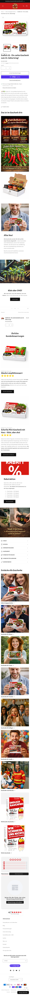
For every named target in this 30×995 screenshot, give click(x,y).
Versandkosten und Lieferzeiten (10, 922)
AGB (28, 989)
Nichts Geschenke (7, 391)
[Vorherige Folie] (11, 308)
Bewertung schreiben (19, 873)
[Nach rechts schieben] (28, 48)
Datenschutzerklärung (22, 989)
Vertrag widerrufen (7, 950)
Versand (7, 63)
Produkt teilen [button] (5, 106)
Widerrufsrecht (13, 989)
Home (2, 11)
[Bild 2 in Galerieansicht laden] (15, 47)
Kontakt (4, 944)
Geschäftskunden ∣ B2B (8, 935)
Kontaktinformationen (15, 992)
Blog (4, 925)
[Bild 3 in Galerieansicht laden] (23, 47)
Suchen (4, 938)
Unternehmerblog (7, 931)
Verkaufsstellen (6, 947)
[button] (2, 6)
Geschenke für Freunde (7, 696)
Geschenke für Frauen (6, 665)
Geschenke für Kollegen (7, 728)
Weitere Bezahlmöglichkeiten (15, 80)
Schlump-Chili (6, 989)
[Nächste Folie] (18, 308)
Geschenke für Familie (6, 759)
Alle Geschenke (9, 501)
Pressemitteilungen (7, 928)
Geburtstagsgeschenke (10, 11)
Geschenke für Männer (8, 454)
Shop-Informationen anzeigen (9, 87)
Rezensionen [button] (5, 874)
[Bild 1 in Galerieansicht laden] (7, 47)
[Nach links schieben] (1, 48)
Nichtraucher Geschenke (7, 821)
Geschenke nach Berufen (7, 790)
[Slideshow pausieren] (28, 308)
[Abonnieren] (25, 960)
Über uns (5, 941)
